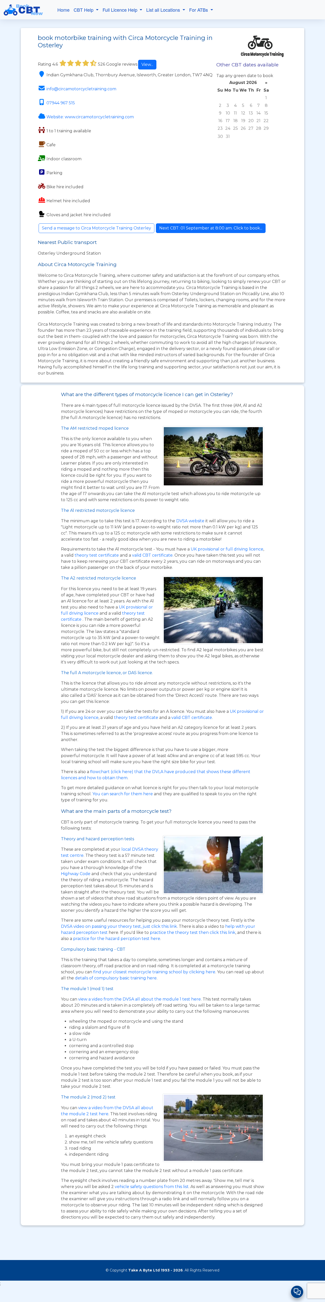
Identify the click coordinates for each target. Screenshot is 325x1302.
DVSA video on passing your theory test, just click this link (119, 926)
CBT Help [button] (84, 9)
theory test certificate (97, 555)
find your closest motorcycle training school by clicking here (154, 972)
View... (147, 64)
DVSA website (190, 520)
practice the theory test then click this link (192, 932)
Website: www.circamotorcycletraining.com (90, 116)
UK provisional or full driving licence (227, 549)
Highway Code (75, 873)
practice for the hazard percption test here (116, 938)
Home (63, 9)
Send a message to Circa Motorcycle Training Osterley (96, 228)
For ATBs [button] (199, 9)
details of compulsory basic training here (116, 978)
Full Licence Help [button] (121, 9)
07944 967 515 (60, 102)
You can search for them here (123, 793)
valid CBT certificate (152, 555)
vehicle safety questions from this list (152, 1186)
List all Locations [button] (163, 9)
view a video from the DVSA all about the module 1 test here (139, 999)
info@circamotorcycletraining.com (81, 88)
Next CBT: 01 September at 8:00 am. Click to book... (210, 228)
